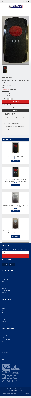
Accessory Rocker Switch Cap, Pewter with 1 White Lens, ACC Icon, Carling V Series (15, 231)
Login (24, 1)
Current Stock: (6, 95)
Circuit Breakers (5, 277)
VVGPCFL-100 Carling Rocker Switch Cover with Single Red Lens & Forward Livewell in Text (15, 180)
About (3, 359)
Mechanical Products (6, 306)
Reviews (15, 110)
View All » (4, 292)
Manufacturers (5, 352)
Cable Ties (4, 288)
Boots (3, 283)
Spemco (3, 308)
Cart (29, 1)
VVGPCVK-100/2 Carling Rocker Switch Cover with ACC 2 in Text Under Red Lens (15, 156)
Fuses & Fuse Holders (6, 290)
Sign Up (7, 335)
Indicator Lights (5, 279)
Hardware (4, 286)
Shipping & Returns (6, 339)
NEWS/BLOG (4, 357)
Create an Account (26, 1)
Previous (1, 190)
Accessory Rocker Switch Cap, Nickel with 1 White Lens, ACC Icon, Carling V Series (15, 206)
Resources (4, 354)
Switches (3, 274)
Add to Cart (15, 160)
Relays (3, 281)
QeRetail (20, 390)
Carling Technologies (6, 303)
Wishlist (21, 1)
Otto (3, 312)
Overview (15, 108)
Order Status (4, 337)
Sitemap (4, 341)
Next (29, 190)
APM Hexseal (4, 319)
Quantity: (4, 98)
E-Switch (3, 317)
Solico (3, 310)
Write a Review (5, 91)
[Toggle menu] (2, 1)
